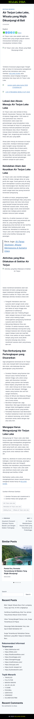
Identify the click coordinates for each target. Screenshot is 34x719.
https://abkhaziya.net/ (12, 649)
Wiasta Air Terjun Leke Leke (21, 510)
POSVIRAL (8, 690)
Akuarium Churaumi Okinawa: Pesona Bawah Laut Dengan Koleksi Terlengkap (8, 523)
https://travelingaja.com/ (13, 657)
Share (19, 33)
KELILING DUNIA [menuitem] (14, 73)
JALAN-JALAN (10, 685)
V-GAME (7, 687)
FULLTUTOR (9, 680)
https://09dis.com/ (11, 652)
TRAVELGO (8, 677)
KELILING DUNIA (19, 716)
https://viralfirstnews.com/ (13, 662)
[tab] (13, 582)
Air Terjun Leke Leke (9, 503)
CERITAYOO (9, 693)
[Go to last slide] (4, 563)
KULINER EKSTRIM (11, 698)
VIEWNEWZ (8, 695)
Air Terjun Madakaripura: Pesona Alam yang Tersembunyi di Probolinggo (26, 524)
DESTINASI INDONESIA (9, 9)
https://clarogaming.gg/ (12, 659)
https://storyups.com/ (12, 664)
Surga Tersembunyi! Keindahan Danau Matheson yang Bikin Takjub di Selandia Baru (17, 636)
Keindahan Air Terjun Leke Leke (12, 506)
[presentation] (17, 555)
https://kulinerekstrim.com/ (14, 670)
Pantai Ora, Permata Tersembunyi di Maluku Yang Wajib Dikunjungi (15, 571)
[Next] (29, 563)
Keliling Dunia (7, 510)
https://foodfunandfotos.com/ (14, 654)
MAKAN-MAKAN (10, 682)
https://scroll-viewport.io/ (13, 667)
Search (4, 591)
